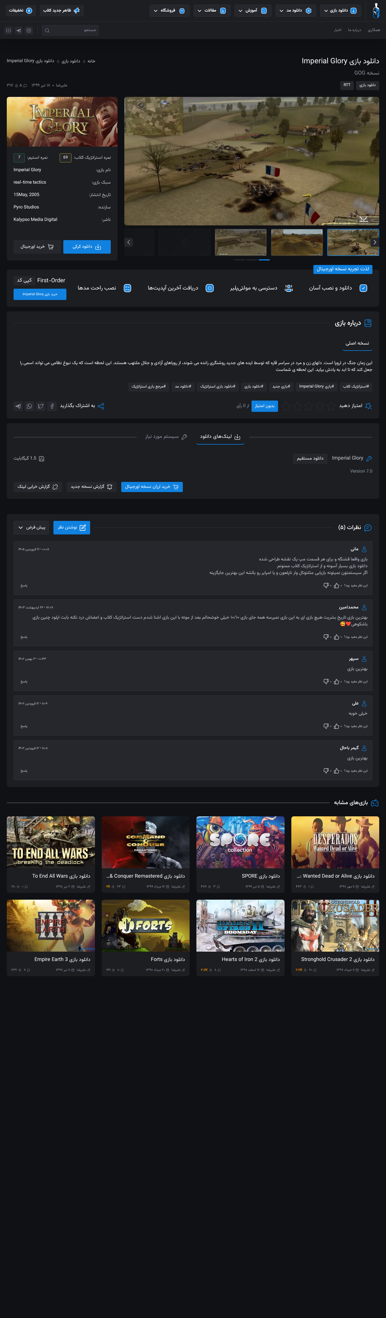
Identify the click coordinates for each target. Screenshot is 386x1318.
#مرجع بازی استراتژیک (149, 387)
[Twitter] (40, 406)
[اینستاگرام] (29, 30)
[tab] (166, 437)
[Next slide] (374, 242)
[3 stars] (308, 406)
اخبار (337, 30)
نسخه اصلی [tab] (357, 343)
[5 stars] (285, 406)
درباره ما (354, 30)
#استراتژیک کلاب (356, 387)
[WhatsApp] (29, 406)
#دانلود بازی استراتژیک (217, 387)
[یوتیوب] (8, 30)
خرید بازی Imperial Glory (40, 294)
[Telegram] (18, 406)
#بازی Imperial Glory (316, 387)
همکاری (374, 30)
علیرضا (62, 85)
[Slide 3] (241, 242)
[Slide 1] (353, 242)
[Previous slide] (128, 242)
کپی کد (24, 280)
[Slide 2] (297, 242)
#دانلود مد (183, 387)
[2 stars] (319, 406)
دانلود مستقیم (310, 458)
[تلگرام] (19, 30)
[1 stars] (331, 406)
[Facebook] (52, 406)
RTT (347, 85)
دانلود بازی (367, 85)
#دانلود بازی (253, 387)
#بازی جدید (281, 387)
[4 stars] (297, 406)
